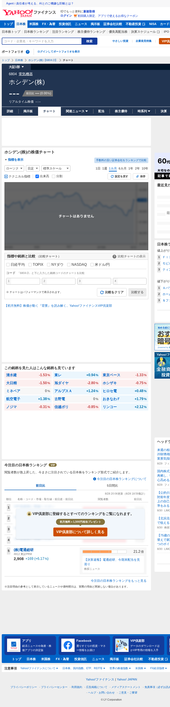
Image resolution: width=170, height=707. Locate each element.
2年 (137, 168)
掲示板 (95, 24)
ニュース (81, 24)
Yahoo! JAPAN (127, 679)
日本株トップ (11, 31)
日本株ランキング (36, 31)
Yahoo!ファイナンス (100, 679)
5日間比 (112, 485)
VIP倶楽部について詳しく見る (80, 532)
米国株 (34, 24)
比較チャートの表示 (132, 256)
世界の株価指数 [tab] (119, 668)
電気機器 (26, 74)
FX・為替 (48, 24)
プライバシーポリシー (23, 687)
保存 (142, 176)
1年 (130, 168)
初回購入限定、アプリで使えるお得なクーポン (108, 15)
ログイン (66, 15)
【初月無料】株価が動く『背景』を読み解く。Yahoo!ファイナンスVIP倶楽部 (58, 305)
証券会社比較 (113, 24)
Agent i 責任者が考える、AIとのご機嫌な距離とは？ (40, 3)
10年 (145, 168)
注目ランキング (63, 31)
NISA (152, 24)
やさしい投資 (120, 40)
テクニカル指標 (19, 176)
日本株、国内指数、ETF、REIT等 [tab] (82, 668)
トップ (8, 24)
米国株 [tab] (139, 668)
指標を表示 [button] (15, 159)
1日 (98, 168)
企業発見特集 (144, 40)
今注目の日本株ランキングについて (122, 479)
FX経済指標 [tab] (157, 668)
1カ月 (113, 168)
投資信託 (65, 24)
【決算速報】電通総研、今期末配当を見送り (112, 562)
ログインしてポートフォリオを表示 (58, 51)
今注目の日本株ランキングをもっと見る (119, 580)
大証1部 (14, 67)
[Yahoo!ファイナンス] (30, 11)
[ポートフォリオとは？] (27, 51)
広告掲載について (96, 687)
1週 (104, 168)
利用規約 (76, 687)
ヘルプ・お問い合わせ (101, 692)
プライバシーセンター (54, 687)
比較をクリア (114, 292)
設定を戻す (121, 176)
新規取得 (89, 11)
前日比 (40, 485)
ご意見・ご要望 (128, 692)
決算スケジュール (143, 31)
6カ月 (123, 168)
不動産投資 (133, 24)
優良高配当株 (118, 31)
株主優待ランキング (91, 31)
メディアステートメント (126, 687)
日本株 (21, 24)
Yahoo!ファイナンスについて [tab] (37, 668)
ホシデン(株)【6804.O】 (43, 60)
